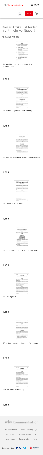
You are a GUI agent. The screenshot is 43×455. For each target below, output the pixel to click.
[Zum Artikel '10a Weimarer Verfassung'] (21, 377)
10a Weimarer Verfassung (13, 389)
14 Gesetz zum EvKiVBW (13, 203)
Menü (36, 5)
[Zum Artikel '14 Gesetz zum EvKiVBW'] (21, 191)
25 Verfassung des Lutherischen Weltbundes (21, 343)
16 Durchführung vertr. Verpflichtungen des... (21, 250)
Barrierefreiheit (11, 429)
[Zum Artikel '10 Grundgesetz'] (21, 284)
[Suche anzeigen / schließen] (20, 13)
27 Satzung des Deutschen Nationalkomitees (21, 157)
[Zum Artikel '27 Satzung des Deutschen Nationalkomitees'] (21, 144)
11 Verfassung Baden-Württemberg (17, 110)
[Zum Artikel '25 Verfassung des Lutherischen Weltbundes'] (21, 330)
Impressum (10, 439)
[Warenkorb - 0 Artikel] (37, 13)
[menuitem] (35, 4)
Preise (34, 439)
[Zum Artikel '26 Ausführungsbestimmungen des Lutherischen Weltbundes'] (21, 51)
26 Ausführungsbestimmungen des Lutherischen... (17, 65)
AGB (36, 434)
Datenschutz (24, 439)
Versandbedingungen (29, 429)
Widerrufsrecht (25, 434)
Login (29, 14)
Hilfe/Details (10, 434)
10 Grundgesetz (9, 297)
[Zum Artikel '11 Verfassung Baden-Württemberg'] (21, 98)
